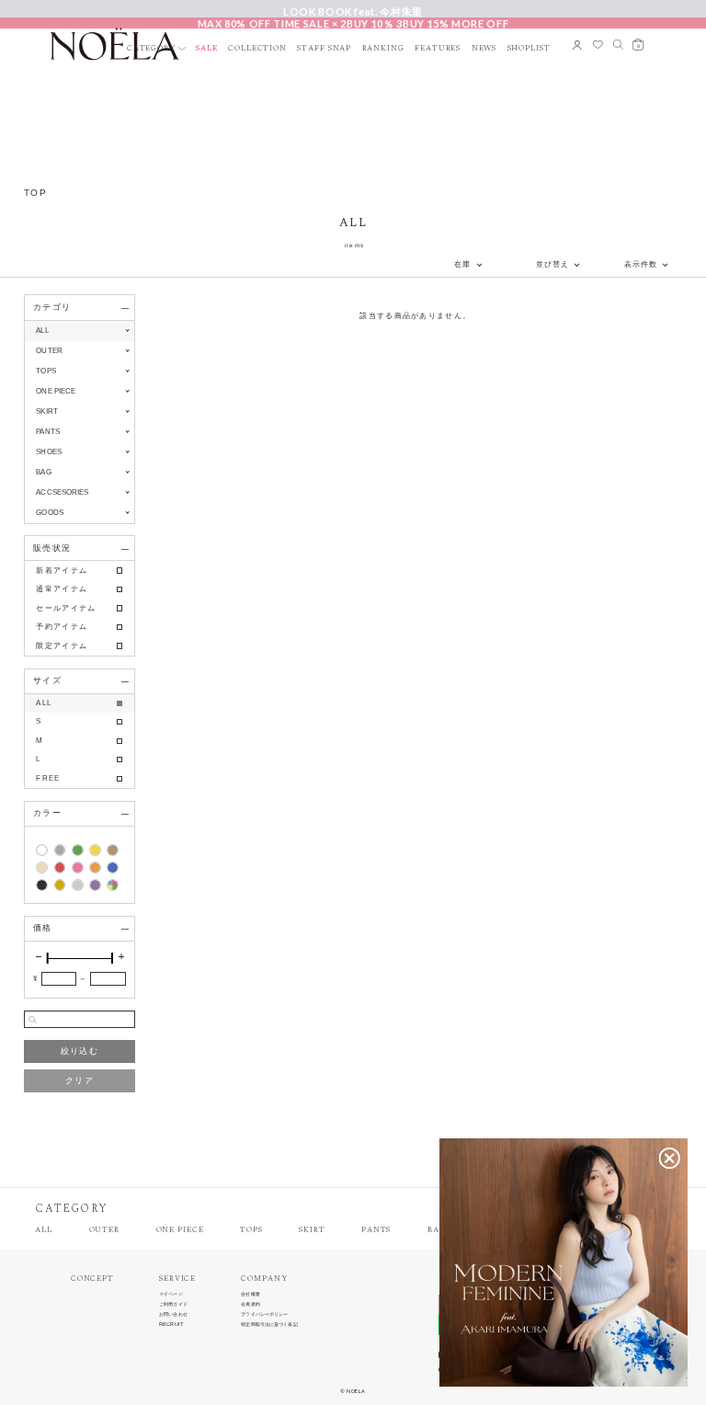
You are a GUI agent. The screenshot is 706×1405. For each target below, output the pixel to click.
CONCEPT (92, 1279)
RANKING (383, 49)
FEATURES (438, 49)
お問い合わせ (173, 1314)
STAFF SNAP (324, 49)
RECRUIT (171, 1324)
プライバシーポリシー (264, 1314)
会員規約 (250, 1304)
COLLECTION (257, 49)
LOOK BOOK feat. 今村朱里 (353, 11)
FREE (48, 778)
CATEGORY (151, 49)
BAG (436, 1231)
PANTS (376, 1231)
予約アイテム (61, 627)
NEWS (484, 49)
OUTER (104, 1231)
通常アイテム (61, 589)
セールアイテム (66, 608)
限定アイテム (61, 646)
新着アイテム (61, 570)
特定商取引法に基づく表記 (269, 1324)
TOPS (251, 1231)
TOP (36, 193)
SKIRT (312, 1231)
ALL (42, 330)
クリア (79, 1080)
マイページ (171, 1294)
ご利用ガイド (173, 1304)
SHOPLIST (529, 49)
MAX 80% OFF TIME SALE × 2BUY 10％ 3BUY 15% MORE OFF (353, 23)
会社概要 (250, 1294)
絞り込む (79, 1051)
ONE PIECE (180, 1231)
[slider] (48, 958)
